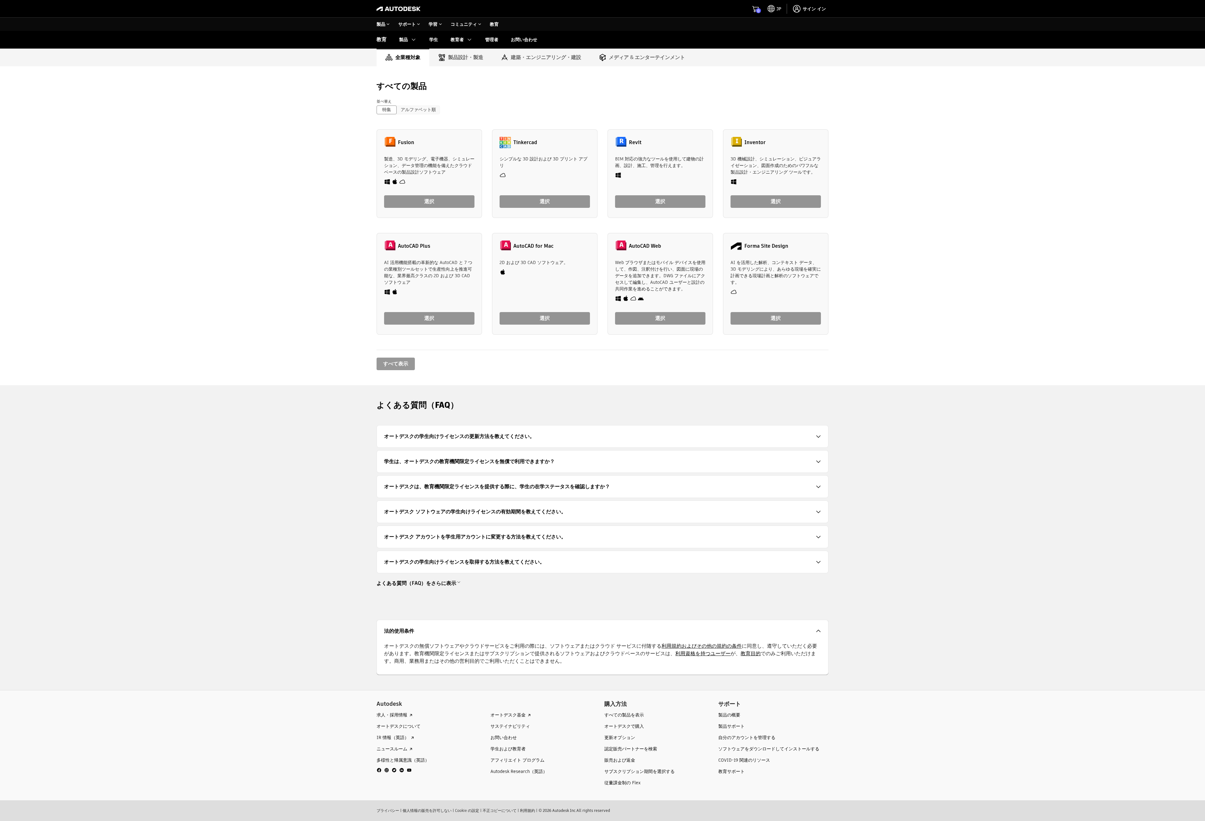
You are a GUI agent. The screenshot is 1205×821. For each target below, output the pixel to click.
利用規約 (527, 810)
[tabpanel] (602, 225)
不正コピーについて (500, 810)
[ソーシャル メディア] (394, 770)
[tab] (403, 57)
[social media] (394, 770)
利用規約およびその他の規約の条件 (701, 646)
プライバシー (388, 810)
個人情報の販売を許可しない (427, 810)
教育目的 (751, 653)
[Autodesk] (398, 9)
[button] (602, 436)
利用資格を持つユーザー (703, 653)
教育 (382, 39)
